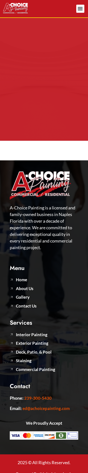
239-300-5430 (38, 398)
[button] (80, 9)
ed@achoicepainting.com (46, 408)
